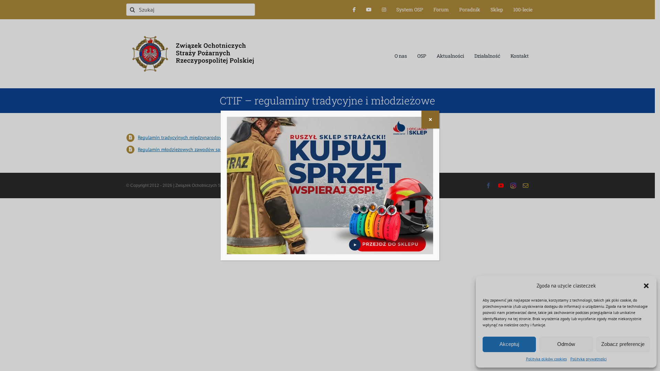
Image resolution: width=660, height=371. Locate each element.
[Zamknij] (430, 119)
